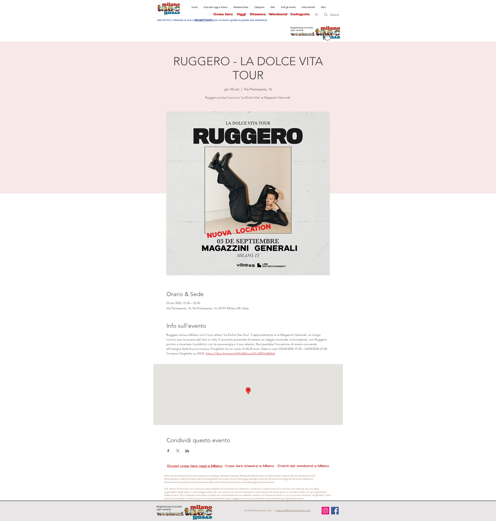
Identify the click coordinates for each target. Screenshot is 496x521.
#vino (246, 478)
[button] (259, 7)
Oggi (243, 14)
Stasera (259, 14)
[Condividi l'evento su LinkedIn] (187, 450)
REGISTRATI (203, 20)
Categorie (300, 14)
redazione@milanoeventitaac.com (292, 510)
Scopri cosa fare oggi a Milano (194, 466)
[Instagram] (325, 510)
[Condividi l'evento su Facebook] (168, 450)
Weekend (278, 14)
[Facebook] (335, 510)
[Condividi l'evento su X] (178, 450)
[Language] (316, 14)
